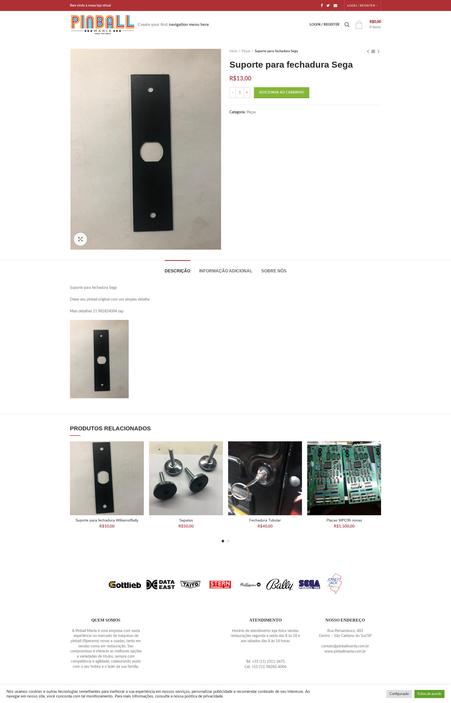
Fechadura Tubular (265, 520)
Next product (378, 51)
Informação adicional (225, 271)
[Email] (335, 5)
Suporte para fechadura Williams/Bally (106, 520)
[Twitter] (328, 5)
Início (233, 51)
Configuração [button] (399, 694)
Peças (246, 51)
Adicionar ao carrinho (281, 92)
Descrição (177, 271)
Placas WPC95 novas (344, 520)
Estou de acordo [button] (429, 694)
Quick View (139, 450)
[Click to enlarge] (80, 239)
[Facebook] (322, 5)
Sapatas (186, 520)
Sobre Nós (274, 271)
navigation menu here (189, 24)
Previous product (368, 51)
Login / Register (361, 5)
